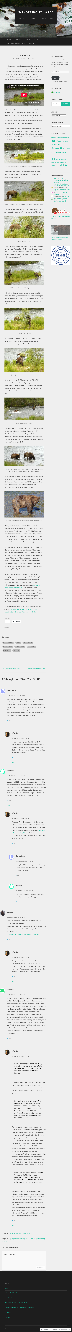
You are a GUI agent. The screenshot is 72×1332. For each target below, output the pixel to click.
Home (9, 39)
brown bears (20, 646)
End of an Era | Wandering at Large (20, 1233)
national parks (63, 159)
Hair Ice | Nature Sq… (60, 184)
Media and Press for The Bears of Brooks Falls (20, 1307)
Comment (40, 1267)
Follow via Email (57, 56)
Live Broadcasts (10, 1298)
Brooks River (7, 646)
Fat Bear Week (61, 156)
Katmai (55, 159)
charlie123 (11, 989)
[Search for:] (60, 104)
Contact (37, 39)
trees (58, 165)
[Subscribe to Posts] (52, 92)
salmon (53, 166)
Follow (55, 78)
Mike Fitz (31, 58)
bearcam (67, 137)
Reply (9, 725)
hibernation (67, 156)
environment (54, 156)
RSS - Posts (56, 92)
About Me (18, 39)
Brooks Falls (28, 642)
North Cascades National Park (58, 162)
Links (27, 39)
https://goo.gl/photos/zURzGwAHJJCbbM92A (23, 934)
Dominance (32, 646)
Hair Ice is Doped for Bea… (62, 185)
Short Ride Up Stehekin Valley (36, 668)
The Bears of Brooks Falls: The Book (19, 43)
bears (7, 637)
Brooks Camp (64, 141)
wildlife (16, 650)
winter (52, 168)
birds (59, 141)
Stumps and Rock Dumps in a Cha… (60, 193)
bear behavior (8, 642)
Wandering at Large (36, 12)
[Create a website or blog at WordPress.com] (5, 1329)
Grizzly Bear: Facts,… (60, 179)
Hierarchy (6, 650)
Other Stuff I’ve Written (13, 1293)
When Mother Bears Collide (11, 668)
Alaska (53, 137)
